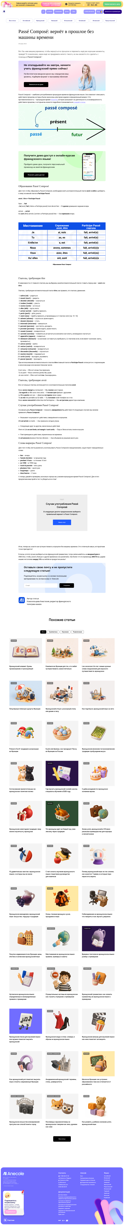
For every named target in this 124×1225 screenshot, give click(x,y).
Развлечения (77, 632)
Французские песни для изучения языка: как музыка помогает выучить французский (24, 1039)
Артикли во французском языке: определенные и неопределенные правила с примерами (22, 996)
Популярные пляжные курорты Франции (24, 709)
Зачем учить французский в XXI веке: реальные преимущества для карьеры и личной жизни (97, 831)
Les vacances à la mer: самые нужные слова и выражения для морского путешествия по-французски (96, 668)
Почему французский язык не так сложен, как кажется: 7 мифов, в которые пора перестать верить (98, 874)
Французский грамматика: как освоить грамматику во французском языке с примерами (97, 996)
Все (43, 632)
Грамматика (53, 632)
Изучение (65, 632)
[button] (62, 4)
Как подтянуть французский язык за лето (98, 709)
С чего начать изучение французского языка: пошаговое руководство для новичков (60, 874)
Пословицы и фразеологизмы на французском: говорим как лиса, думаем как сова (61, 1124)
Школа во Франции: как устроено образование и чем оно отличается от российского (96, 1081)
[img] (4, 11)
